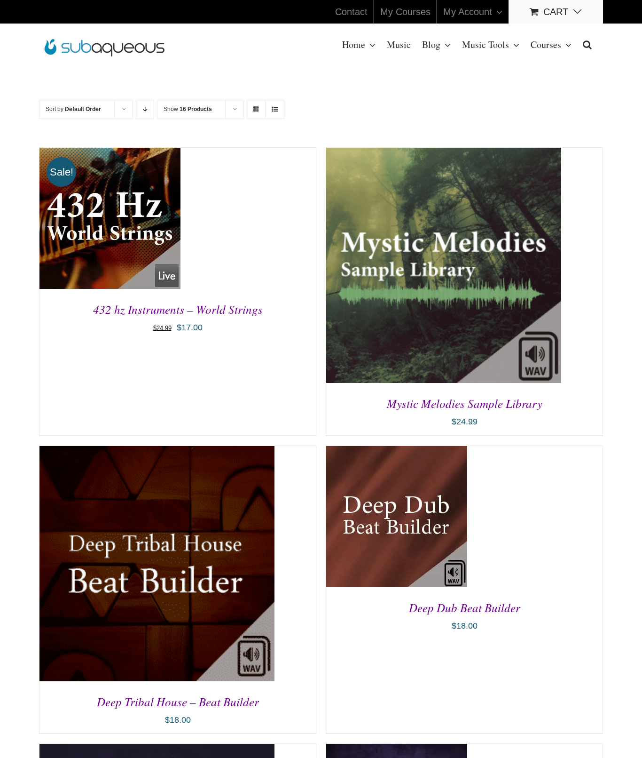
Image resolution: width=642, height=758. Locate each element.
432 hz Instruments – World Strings (178, 309)
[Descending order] (145, 109)
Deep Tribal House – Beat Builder (178, 702)
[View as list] (275, 109)
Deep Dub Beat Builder (464, 607)
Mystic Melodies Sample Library (464, 403)
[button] (587, 44)
